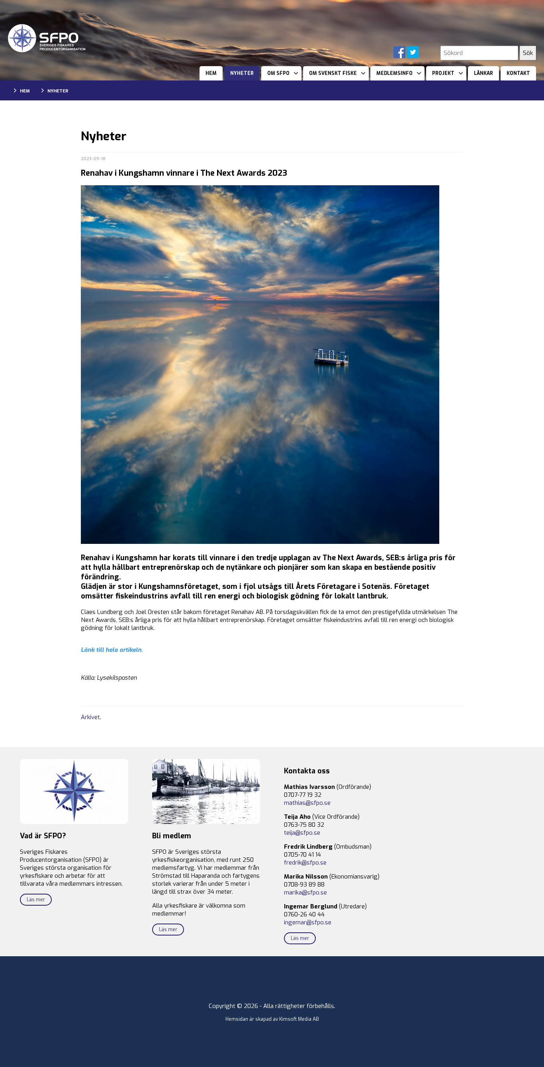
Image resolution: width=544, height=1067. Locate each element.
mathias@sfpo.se (307, 803)
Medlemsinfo (394, 73)
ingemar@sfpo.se (307, 922)
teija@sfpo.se (302, 833)
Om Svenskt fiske (333, 73)
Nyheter (242, 73)
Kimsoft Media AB (299, 1019)
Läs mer (36, 899)
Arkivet (90, 717)
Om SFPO (278, 73)
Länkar (483, 73)
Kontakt (518, 73)
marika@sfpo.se (305, 892)
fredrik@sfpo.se (305, 863)
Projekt (443, 73)
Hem (211, 73)
